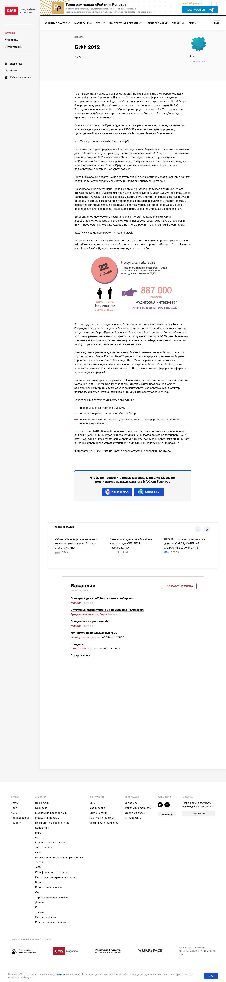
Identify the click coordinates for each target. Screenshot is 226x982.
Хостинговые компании (104, 822)
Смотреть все (79, 655)
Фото (38, 892)
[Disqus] (132, 714)
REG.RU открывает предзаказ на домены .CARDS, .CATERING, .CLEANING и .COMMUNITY (184, 543)
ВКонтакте (164, 451)
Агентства (11, 40)
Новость (79, 37)
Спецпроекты (133, 817)
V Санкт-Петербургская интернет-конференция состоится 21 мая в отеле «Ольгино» (76, 543)
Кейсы (15, 813)
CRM (38, 852)
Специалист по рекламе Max (90, 621)
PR (37, 907)
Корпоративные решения (51, 842)
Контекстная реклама (48, 887)
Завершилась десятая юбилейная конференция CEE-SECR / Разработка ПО (131, 543)
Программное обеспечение (52, 822)
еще (217, 23)
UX (37, 837)
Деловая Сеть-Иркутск (174, 244)
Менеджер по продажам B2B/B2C (94, 632)
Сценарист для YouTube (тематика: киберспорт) (103, 598)
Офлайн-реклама (46, 917)
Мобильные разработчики (51, 813)
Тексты (39, 912)
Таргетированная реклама (51, 897)
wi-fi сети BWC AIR (88, 248)
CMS (92, 803)
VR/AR (39, 862)
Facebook (149, 451)
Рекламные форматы (138, 808)
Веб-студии (42, 803)
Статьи (15, 803)
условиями (59, 974)
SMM (38, 867)
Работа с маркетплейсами (51, 922)
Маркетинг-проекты (47, 817)
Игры (38, 832)
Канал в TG (152, 491)
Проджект (78, 644)
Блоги (14, 808)
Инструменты (13, 47)
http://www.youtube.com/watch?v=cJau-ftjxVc (102, 141)
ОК (211, 975)
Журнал (10, 33)
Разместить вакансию (179, 586)
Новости (16, 822)
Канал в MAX (120, 491)
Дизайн (39, 902)
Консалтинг (42, 827)
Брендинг (41, 808)
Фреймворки (97, 808)
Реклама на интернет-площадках (56, 877)
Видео (39, 882)
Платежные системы (102, 817)
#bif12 (112, 240)
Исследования (20, 817)
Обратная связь (135, 813)
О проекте (131, 803)
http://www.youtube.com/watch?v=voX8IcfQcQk (103, 232)
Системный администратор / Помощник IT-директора (107, 609)
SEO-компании (44, 847)
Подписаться (199, 814)
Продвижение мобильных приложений (59, 857)
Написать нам (166, 814)
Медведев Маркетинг (122, 101)
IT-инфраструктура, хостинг (52, 872)
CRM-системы (98, 813)
